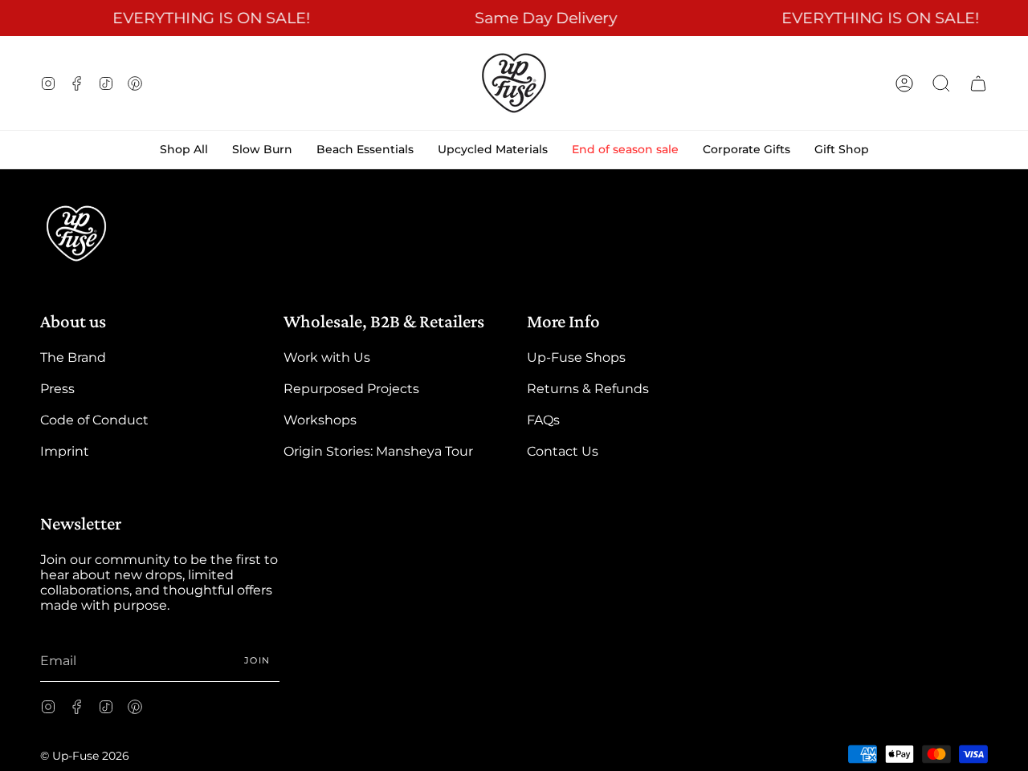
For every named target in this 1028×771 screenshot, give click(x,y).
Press (57, 388)
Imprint (64, 451)
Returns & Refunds (588, 388)
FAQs (543, 420)
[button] (941, 83)
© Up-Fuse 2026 (84, 756)
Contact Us (562, 451)
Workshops (320, 420)
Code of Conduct (94, 420)
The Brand (73, 357)
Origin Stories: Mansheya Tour (378, 451)
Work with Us (327, 357)
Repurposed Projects (351, 388)
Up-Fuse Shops (576, 357)
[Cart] (978, 83)
